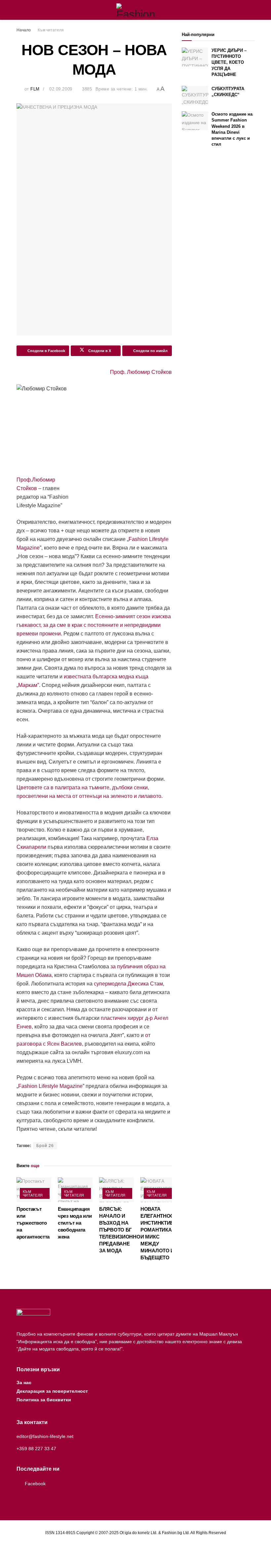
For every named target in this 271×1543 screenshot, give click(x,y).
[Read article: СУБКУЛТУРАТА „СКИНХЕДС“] (195, 95)
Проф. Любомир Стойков (141, 372)
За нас (24, 1382)
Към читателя (51, 30)
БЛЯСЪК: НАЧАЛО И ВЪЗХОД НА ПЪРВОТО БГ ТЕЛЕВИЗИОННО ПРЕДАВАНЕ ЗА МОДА (119, 1229)
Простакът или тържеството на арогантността (33, 1222)
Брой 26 (45, 1145)
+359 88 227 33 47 (36, 1448)
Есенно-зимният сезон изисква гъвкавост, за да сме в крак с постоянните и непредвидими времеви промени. (94, 625)
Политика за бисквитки (44, 1399)
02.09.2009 (60, 89)
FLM (35, 89)
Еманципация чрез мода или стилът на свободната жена (75, 1222)
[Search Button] (251, 10)
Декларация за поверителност (52, 1391)
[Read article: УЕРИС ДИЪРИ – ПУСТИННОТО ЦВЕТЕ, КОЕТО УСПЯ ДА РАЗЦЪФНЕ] (195, 57)
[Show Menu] (19, 10)
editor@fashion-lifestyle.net (45, 1436)
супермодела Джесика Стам (128, 984)
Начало (24, 30)
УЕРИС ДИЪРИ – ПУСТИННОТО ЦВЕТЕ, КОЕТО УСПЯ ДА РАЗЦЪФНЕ (229, 62)
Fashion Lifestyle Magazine (50, 1086)
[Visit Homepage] (135, 10)
